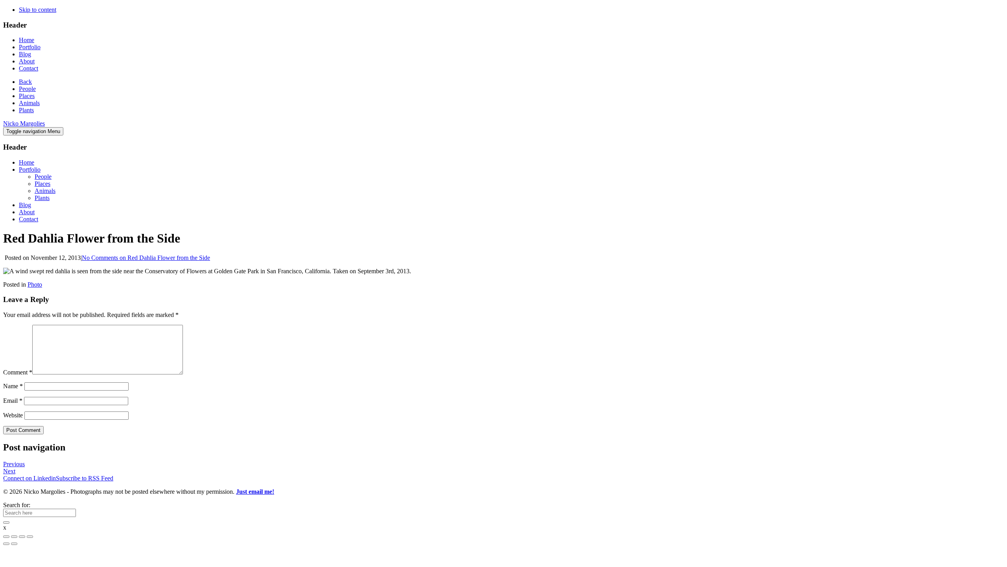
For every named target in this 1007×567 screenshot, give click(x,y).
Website (13, 415)
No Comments (146, 257)
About (27, 61)
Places (27, 96)
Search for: (16, 505)
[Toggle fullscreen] (22, 537)
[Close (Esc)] (6, 537)
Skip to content (37, 9)
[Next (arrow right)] (14, 544)
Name (13, 386)
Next (9, 471)
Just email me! (255, 491)
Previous (14, 464)
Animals (29, 103)
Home (26, 40)
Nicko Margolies (24, 123)
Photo (35, 284)
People (27, 88)
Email (12, 400)
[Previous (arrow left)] (6, 544)
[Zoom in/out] (30, 537)
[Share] (14, 537)
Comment (17, 372)
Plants (26, 110)
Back (25, 81)
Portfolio (30, 47)
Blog (25, 54)
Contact (28, 68)
